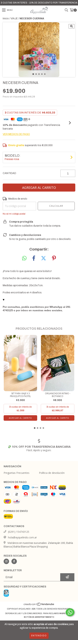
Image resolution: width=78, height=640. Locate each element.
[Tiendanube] (39, 605)
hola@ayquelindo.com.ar (22, 537)
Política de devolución (52, 473)
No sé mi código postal (14, 214)
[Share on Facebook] (34, 258)
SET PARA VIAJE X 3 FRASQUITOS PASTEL (20, 395)
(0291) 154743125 (18, 531)
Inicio (6, 18)
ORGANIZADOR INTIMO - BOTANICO (57, 395)
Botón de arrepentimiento (39, 617)
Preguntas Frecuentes (16, 473)
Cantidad (9, 173)
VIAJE (14, 18)
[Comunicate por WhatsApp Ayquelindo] (70, 612)
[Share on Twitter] (43, 258)
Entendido (39, 635)
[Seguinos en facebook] (14, 561)
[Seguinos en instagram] (6, 561)
